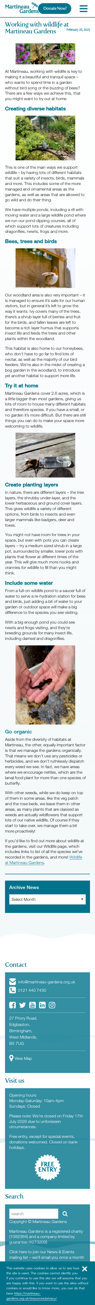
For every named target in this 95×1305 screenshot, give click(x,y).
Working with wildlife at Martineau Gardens (37, 28)
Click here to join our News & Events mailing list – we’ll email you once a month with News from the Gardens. (46, 1257)
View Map (23, 1058)
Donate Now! (54, 8)
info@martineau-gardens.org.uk (46, 981)
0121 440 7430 (31, 990)
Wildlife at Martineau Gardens (43, 860)
